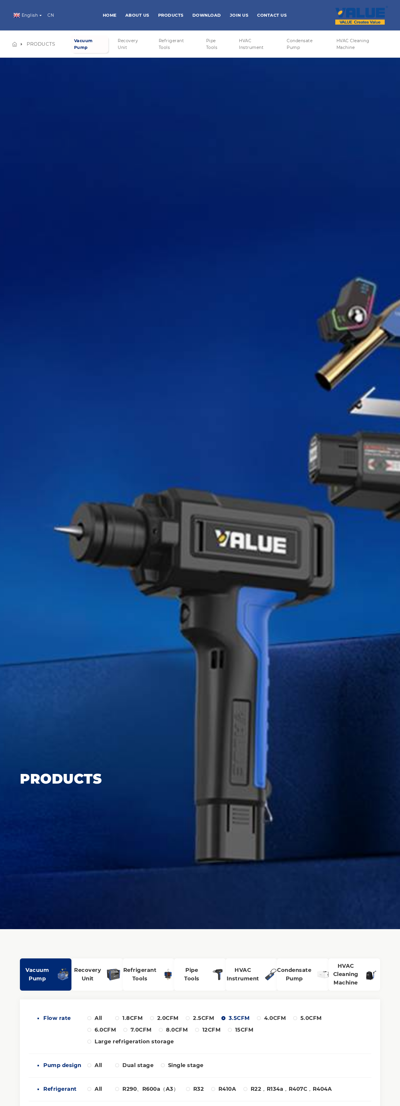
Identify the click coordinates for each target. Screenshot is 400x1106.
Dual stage (137, 1065)
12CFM (211, 1030)
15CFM (244, 1030)
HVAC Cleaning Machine (353, 44)
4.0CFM (275, 1018)
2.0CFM (168, 1018)
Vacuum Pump (83, 44)
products (171, 15)
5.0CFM (311, 1018)
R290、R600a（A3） (150, 1089)
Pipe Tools (212, 44)
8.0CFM (177, 1030)
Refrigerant (55, 1089)
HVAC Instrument (251, 44)
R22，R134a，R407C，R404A (291, 1089)
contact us (272, 15)
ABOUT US (137, 15)
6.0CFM (105, 1030)
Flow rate (55, 1018)
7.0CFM (141, 1030)
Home (110, 15)
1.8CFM (132, 1018)
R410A (227, 1089)
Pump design (55, 1065)
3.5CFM (239, 1018)
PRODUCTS (41, 44)
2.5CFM (203, 1018)
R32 (198, 1089)
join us (239, 15)
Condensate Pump (299, 44)
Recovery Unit (128, 44)
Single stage (186, 1065)
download (206, 15)
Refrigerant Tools (171, 44)
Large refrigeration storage (134, 1041)
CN (50, 15)
